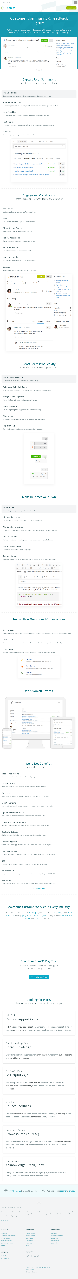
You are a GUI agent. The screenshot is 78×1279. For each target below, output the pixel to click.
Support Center (31, 1233)
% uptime (15, 1191)
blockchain (39, 918)
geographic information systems (35, 915)
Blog (27, 1245)
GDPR (48, 1267)
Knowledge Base (6, 1238)
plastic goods (55, 912)
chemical (64, 915)
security (63, 1191)
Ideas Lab (29, 1243)
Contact (3, 1256)
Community (29, 1238)
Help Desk (4, 1233)
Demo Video (29, 1240)
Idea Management (6, 1240)
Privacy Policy (30, 1267)
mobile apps (33, 912)
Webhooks (54, 1238)
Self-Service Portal (6, 1243)
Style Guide (54, 1243)
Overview (54, 1233)
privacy (72, 1191)
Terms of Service (41, 1267)
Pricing (3, 1245)
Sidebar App (55, 1240)
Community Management (8, 1236)
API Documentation (57, 1236)
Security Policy (30, 1269)
